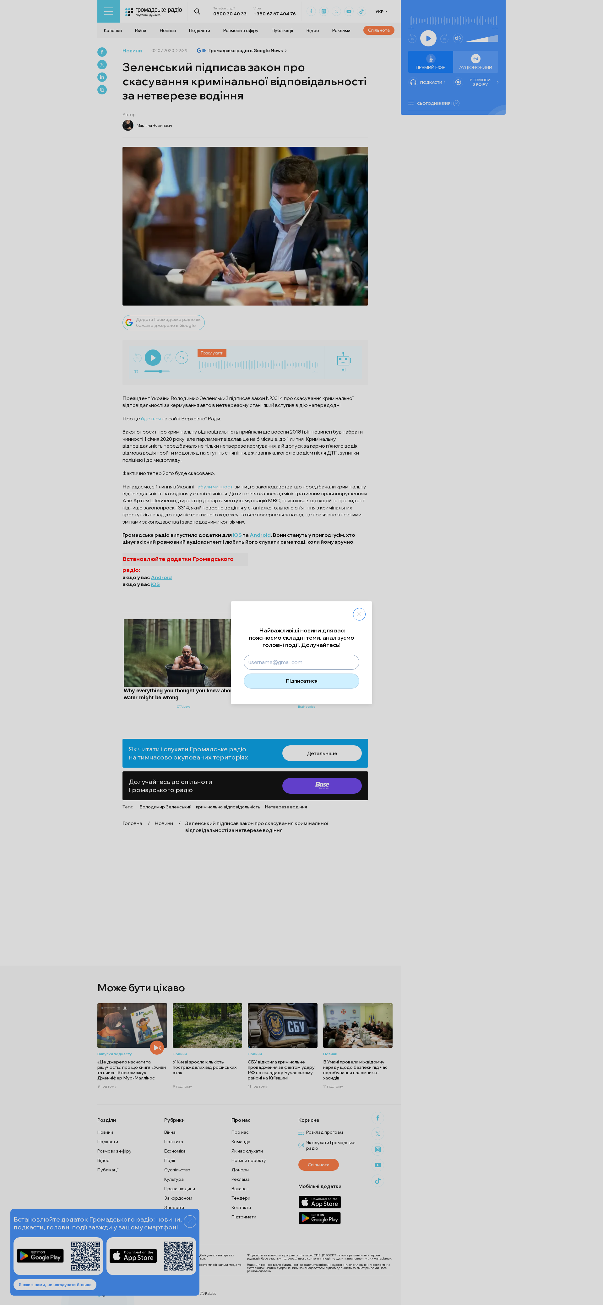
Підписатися (302, 681)
